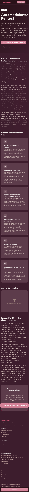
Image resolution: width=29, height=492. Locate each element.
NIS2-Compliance (5, 463)
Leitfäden (3, 444)
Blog (2, 442)
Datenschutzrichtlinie (5, 486)
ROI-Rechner (4, 450)
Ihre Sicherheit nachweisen (7, 459)
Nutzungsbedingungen (15, 486)
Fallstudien (3, 448)
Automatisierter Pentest (6, 430)
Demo (2, 476)
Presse (2, 472)
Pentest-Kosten (4, 461)
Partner (3, 470)
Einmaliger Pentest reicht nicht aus (9, 455)
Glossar (3, 446)
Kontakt (3, 478)
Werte (2, 468)
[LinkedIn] (21, 486)
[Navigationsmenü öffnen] (27, 2)
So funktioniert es (5, 434)
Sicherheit (3, 474)
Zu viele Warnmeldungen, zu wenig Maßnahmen (12, 457)
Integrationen (4, 436)
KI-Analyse (3, 432)
